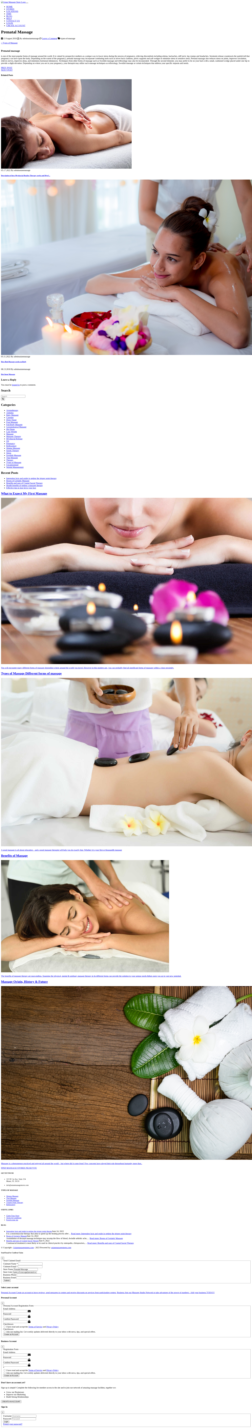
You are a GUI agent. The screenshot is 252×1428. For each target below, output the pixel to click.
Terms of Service (35, 1327)
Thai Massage (12, 458)
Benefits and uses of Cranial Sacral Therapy (24, 483)
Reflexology (11, 446)
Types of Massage (13, 462)
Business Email (9, 1277)
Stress (8, 453)
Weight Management (14, 467)
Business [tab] (166, 1292)
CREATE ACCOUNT (15, 25)
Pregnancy (10, 443)
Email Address (9, 1309)
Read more (101, 1234)
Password (7, 1314)
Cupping (10, 417)
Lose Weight (11, 432)
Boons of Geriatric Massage (17, 481)
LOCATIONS (12, 11)
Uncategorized (12, 465)
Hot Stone (10, 429)
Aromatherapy (12, 410)
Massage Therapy (13, 436)
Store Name (8, 1269)
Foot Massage (12, 422)
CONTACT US (13, 21)
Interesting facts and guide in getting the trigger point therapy (31, 478)
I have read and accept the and (32, 1327)
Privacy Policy (52, 1327)
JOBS (8, 14)
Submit (7, 1280)
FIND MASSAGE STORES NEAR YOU (19, 1168)
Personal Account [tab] (58, 1292)
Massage (10, 434)
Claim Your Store (12, 1216)
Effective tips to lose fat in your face (21, 488)
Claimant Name (10, 1264)
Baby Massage (12, 415)
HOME (9, 7)
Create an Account (11, 1334)
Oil (7, 441)
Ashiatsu (10, 413)
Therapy (9, 460)
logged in (16, 385)
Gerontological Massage (16, 427)
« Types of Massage (9, 43)
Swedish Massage (13, 455)
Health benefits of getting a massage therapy (24, 485)
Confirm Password (11, 1319)
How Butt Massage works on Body (13, 362)
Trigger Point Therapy (14, 1203)
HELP (9, 18)
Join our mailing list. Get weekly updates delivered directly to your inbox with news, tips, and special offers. (51, 1332)
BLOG (9, 16)
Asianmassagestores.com (23, 1247)
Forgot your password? (12, 1424)
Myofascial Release (14, 439)
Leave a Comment (49, 38)
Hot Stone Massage (8, 374)
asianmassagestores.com (61, 1247)
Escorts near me (12, 1220)
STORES (10, 9)
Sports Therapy (12, 451)
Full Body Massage (14, 424)
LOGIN (9, 23)
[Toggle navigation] (27, 2)
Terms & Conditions (13, 1218)
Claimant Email (10, 1266)
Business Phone (10, 1275)
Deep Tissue (11, 420)
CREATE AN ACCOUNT (11, 1402)
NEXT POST (7, 70)
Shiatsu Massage (13, 448)
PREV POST (6, 68)
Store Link (7, 1272)
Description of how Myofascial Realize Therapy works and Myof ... (25, 176)
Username (7, 1416)
